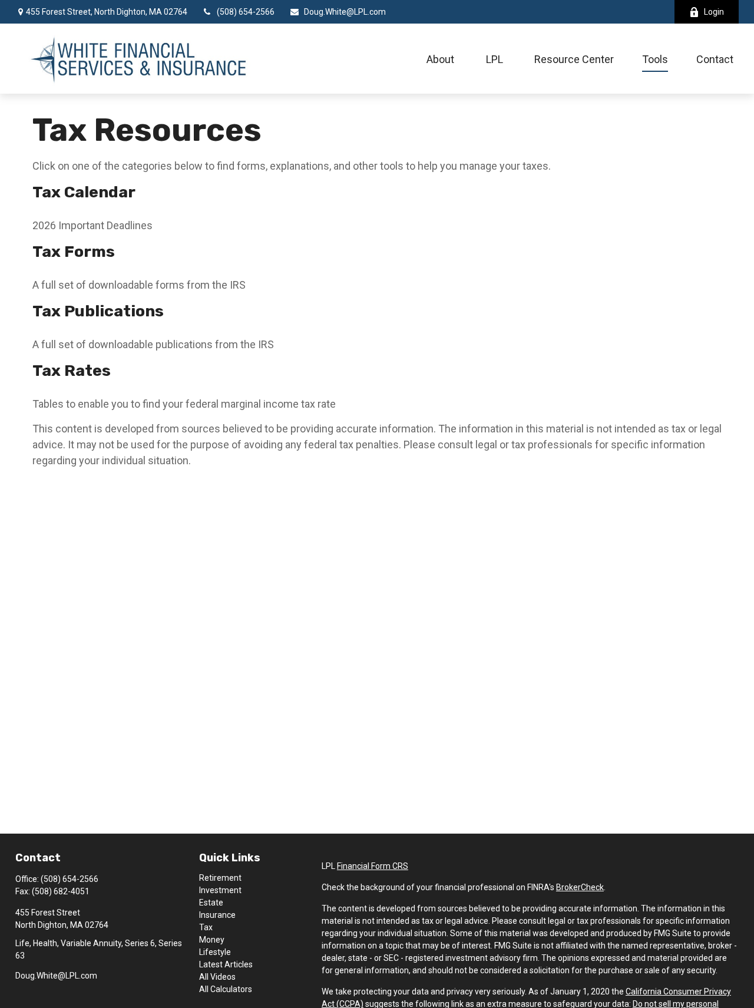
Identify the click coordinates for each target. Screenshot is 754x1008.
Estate (211, 902)
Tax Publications (98, 311)
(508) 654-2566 (246, 11)
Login (714, 11)
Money (211, 939)
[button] (440, 59)
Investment (220, 890)
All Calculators (225, 989)
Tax (206, 927)
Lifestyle (215, 952)
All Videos (217, 976)
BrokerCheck (580, 887)
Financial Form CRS (372, 866)
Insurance (217, 915)
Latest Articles (226, 964)
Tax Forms (73, 251)
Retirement (220, 878)
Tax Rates (71, 370)
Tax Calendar (83, 192)
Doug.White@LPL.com (345, 11)
